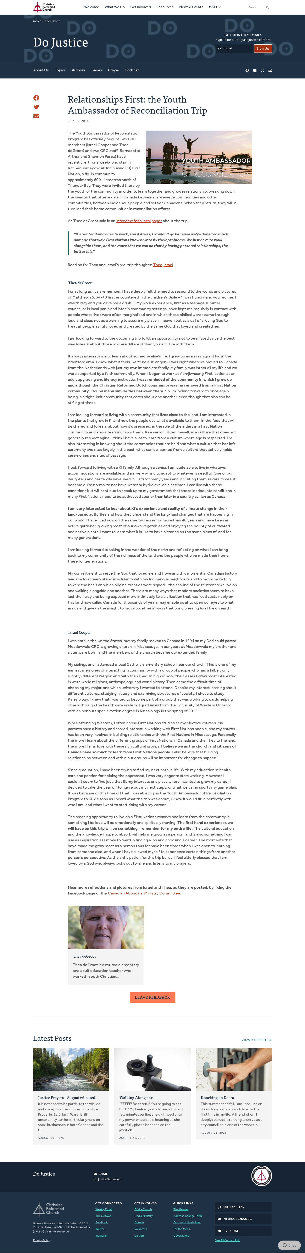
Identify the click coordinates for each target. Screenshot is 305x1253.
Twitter (99, 1229)
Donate (139, 1222)
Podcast (132, 70)
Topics (60, 70)
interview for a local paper (139, 221)
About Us (41, 70)
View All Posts (255, 1040)
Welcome (91, 7)
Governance (181, 1235)
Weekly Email (103, 1209)
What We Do (115, 7)
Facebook (247, 70)
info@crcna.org (237, 1219)
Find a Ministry (143, 1216)
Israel (168, 265)
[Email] (36, 116)
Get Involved (140, 7)
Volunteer (140, 1229)
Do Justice (52, 21)
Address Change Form (187, 1216)
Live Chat (231, 1231)
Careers (139, 1235)
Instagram (262, 70)
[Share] (36, 98)
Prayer (113, 70)
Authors (78, 70)
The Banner (180, 1209)
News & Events (191, 7)
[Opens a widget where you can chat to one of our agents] (289, 1246)
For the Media (182, 1229)
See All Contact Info (227, 1240)
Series (97, 70)
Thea (157, 265)
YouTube (255, 70)
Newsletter (270, 70)
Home (37, 21)
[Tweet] (36, 107)
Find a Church (143, 1209)
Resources (165, 7)
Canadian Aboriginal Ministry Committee (144, 893)
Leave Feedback (152, 997)
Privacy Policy (41, 1240)
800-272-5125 (233, 1207)
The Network (103, 1216)
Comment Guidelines (187, 1222)
